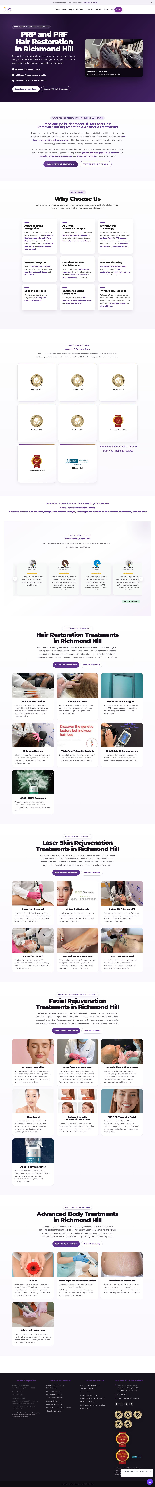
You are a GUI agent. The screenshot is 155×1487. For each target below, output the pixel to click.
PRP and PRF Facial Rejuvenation (58, 1408)
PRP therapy (113, 303)
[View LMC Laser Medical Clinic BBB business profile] (77, 461)
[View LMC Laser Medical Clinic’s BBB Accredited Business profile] (137, 1457)
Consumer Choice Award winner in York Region (38, 238)
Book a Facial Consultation (66, 1031)
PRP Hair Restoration (54, 1391)
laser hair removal (32, 272)
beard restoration (120, 246)
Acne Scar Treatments (54, 1398)
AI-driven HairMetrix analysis (75, 235)
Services (79, 9)
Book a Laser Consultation (66, 873)
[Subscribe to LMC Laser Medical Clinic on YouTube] (131, 1404)
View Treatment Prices (95, 164)
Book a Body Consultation (66, 1244)
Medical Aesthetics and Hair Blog (92, 1405)
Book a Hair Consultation (66, 665)
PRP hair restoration (58, 140)
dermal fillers (30, 275)
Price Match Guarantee (88, 1395)
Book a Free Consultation (89, 1385)
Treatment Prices (86, 1389)
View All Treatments (53, 1411)
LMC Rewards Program (88, 1402)
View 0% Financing (91, 665)
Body (70, 9)
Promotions (108, 9)
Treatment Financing (88, 1392)
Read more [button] (31, 589)
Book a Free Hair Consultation (26, 89)
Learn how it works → (91, 2)
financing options (86, 156)
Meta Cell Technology (54, 1404)
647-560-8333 (122, 1394)
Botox (44, 272)
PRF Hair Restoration (54, 1394)
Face (56, 9)
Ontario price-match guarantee (55, 156)
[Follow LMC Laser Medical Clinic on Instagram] (121, 1404)
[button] (141, 578)
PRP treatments (69, 278)
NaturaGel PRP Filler (53, 1401)
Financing (89, 9)
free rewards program (41, 266)
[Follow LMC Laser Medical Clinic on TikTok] (126, 1404)
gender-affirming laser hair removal (101, 153)
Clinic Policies (85, 1408)
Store (118, 9)
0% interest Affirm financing (113, 266)
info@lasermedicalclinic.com (128, 1398)
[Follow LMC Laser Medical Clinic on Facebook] (117, 1404)
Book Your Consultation (60, 164)
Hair (63, 9)
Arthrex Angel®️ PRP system (113, 238)
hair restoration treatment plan (76, 241)
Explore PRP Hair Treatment (56, 89)
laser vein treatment (82, 300)
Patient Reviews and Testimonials (92, 1398)
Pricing (98, 9)
